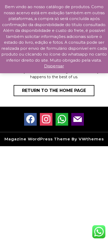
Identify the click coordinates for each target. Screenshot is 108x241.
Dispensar (54, 65)
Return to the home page (58, 92)
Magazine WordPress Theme (37, 138)
